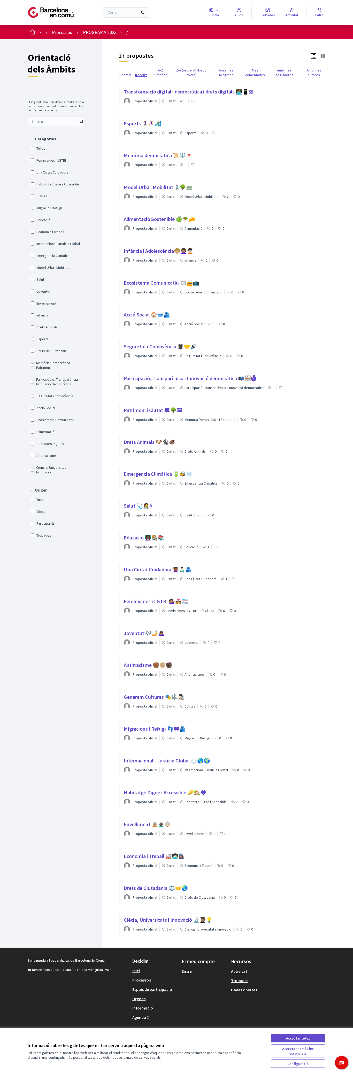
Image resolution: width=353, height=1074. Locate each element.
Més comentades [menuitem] (255, 72)
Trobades (239, 980)
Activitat (239, 971)
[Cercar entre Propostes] (81, 121)
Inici (136, 970)
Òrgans (138, 998)
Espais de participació (152, 989)
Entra (187, 971)
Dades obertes (244, 989)
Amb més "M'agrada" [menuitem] (226, 72)
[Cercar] (143, 12)
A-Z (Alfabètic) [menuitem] (160, 72)
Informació (142, 1008)
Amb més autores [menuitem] (314, 72)
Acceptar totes (298, 1038)
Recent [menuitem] (141, 75)
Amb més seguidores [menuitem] (284, 72)
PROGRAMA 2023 (100, 32)
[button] (43, 139)
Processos (62, 32)
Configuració (298, 1063)
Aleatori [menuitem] (125, 75)
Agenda (141, 1017)
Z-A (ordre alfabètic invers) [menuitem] (191, 72)
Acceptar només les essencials (298, 1051)
